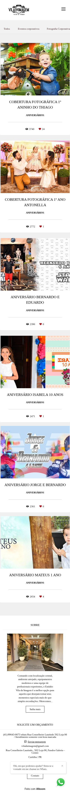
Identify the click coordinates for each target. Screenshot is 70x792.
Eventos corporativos (28, 29)
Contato (35, 775)
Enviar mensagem (37, 741)
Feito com (35, 789)
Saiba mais (35, 709)
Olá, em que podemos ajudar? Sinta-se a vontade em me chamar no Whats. (33, 767)
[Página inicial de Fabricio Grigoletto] (19, 10)
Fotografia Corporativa (58, 29)
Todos (7, 29)
